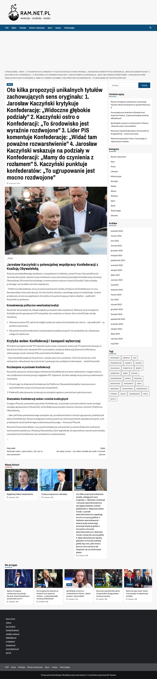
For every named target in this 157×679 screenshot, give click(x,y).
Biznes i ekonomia (37, 27)
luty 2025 (115, 299)
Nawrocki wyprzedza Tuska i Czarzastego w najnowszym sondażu (129, 140)
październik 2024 (118, 319)
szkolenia (115, 389)
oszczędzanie (116, 378)
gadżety (128, 363)
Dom (113, 162)
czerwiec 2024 (117, 339)
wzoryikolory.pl (12, 649)
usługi (123, 394)
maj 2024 (115, 344)
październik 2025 (118, 260)
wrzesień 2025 (117, 265)
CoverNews (92, 675)
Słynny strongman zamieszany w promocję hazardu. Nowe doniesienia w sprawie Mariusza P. (130, 105)
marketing (115, 373)
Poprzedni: (24, 451)
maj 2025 (115, 285)
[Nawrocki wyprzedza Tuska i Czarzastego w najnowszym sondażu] (138, 578)
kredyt (139, 368)
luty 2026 (115, 241)
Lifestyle (114, 171)
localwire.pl (10, 645)
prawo (128, 378)
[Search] (150, 28)
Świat (14, 27)
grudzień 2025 (117, 251)
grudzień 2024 (117, 309)
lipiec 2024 (115, 334)
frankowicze (116, 363)
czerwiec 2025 (117, 280)
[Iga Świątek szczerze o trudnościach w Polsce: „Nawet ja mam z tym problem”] (78, 578)
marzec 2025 (116, 295)
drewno (126, 358)
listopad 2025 (116, 255)
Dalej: (81, 451)
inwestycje (127, 368)
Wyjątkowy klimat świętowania (20, 494)
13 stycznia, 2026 (48, 497)
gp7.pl (8, 652)
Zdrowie (114, 215)
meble (125, 373)
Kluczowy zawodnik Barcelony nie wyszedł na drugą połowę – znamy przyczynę (130, 132)
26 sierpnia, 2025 (14, 183)
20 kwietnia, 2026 (13, 602)
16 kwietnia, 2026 (43, 602)
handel (139, 363)
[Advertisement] (78, 49)
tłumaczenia (127, 389)
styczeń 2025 (116, 304)
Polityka (22, 27)
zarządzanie (134, 394)
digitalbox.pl (11, 637)
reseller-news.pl (12, 634)
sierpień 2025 (116, 270)
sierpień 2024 (116, 329)
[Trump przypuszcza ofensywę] (55, 480)
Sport (50, 27)
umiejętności (141, 389)
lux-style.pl (10, 626)
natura (134, 373)
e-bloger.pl (10, 641)
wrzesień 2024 (117, 324)
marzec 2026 (116, 236)
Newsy (10, 84)
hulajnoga (115, 368)
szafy (139, 383)
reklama (138, 378)
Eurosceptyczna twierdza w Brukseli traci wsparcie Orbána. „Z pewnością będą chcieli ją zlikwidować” (130, 115)
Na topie (114, 181)
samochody (115, 383)
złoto (113, 399)
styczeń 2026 (116, 246)
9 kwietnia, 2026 (102, 599)
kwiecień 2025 (117, 290)
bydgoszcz (115, 358)
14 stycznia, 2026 (14, 497)
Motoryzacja (116, 176)
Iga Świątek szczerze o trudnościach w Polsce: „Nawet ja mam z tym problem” (130, 124)
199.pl (8, 622)
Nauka (58, 27)
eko (134, 358)
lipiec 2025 (115, 275)
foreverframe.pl (12, 630)
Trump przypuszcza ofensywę (54, 494)
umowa (114, 394)
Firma (113, 167)
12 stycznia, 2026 (83, 556)
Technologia (69, 27)
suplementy (128, 383)
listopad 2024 (116, 314)
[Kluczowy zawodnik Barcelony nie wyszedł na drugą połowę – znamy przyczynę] (108, 578)
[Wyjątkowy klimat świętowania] (21, 480)
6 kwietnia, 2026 (132, 599)
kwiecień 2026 (117, 231)
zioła (145, 394)
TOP (7, 27)
